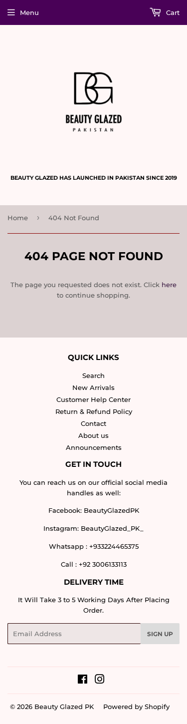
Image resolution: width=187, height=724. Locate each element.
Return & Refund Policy (93, 411)
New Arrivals (93, 387)
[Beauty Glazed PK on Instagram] (100, 681)
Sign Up (160, 634)
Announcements (94, 447)
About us (93, 435)
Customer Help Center (93, 399)
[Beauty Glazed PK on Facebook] (82, 681)
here (169, 285)
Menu (29, 12)
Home (17, 218)
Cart (172, 12)
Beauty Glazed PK (64, 707)
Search (93, 375)
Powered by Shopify (136, 707)
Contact (93, 423)
